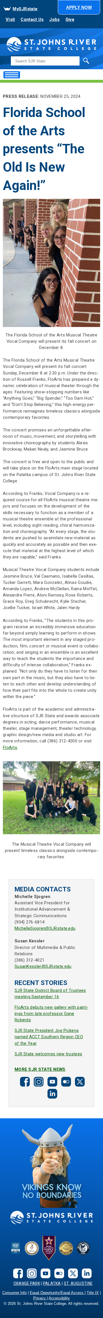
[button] (79, 7)
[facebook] (24, 1081)
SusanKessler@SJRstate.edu (43, 966)
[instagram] (38, 1081)
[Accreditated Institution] (31, 1247)
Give (70, 19)
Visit (10, 19)
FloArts (10, 747)
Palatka (52, 1283)
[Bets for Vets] (66, 1247)
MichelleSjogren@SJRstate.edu (45, 928)
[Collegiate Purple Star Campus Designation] (49, 1247)
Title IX (93, 1293)
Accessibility (59, 1298)
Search (74, 60)
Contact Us (32, 19)
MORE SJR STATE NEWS (40, 1069)
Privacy (40, 1298)
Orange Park (26, 1283)
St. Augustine (78, 1283)
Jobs (54, 19)
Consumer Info (14, 1293)
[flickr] (65, 1081)
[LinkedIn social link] (51, 1093)
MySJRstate (25, 8)
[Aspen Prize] (16, 1247)
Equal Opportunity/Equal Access (57, 1293)
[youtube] (51, 1081)
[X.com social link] (79, 1081)
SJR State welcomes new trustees (48, 1054)
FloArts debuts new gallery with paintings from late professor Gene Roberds (51, 1013)
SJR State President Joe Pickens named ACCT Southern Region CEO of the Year (49, 1037)
